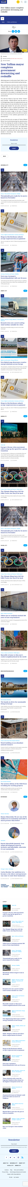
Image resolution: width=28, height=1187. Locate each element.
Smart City (22, 1163)
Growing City (13, 1163)
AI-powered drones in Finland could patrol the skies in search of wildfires (14, 1096)
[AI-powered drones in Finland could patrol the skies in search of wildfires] (7, 1089)
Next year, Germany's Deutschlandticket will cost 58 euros (14, 277)
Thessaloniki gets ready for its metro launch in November (14, 197)
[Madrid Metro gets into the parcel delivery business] (7, 1106)
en (2, 18)
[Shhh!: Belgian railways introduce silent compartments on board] (7, 1028)
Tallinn (3, 22)
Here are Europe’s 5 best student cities (13, 1127)
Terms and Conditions (19, 1170)
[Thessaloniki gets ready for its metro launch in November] (14, 182)
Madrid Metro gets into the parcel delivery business (13, 1112)
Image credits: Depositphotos (14, 1174)
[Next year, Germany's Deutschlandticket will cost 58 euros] (14, 262)
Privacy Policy (5, 1172)
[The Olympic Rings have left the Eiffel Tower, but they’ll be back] (14, 477)
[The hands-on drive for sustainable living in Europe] (14, 688)
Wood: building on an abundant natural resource (12, 744)
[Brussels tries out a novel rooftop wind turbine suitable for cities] (14, 307)
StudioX (17, 1177)
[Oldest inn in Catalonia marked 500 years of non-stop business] (14, 601)
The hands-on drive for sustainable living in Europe (13, 703)
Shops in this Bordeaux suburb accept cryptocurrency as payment (13, 238)
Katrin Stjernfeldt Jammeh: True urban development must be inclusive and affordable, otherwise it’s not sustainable (13, 846)
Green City (18, 1165)
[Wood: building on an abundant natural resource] (14, 728)
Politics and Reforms (12, 22)
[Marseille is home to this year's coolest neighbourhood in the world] (14, 641)
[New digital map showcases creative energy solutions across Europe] (14, 348)
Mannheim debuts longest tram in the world (13, 973)
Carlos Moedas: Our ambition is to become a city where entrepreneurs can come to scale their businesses (13, 874)
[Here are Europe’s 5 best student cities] (7, 1121)
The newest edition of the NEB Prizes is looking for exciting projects (14, 784)
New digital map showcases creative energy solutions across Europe (13, 363)
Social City (10, 1165)
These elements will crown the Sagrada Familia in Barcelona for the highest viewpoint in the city (13, 1080)
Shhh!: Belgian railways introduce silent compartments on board (13, 1034)
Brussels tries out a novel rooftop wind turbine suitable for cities (12, 324)
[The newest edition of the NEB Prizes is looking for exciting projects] (14, 769)
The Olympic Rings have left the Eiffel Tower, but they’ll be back (12, 492)
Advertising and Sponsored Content (18, 1172)
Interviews (4, 2)
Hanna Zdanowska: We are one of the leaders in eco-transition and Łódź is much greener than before (14, 818)
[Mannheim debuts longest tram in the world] (7, 968)
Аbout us (5, 1163)
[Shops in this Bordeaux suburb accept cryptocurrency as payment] (14, 222)
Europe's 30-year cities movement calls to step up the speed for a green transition (14, 449)
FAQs (11, 1170)
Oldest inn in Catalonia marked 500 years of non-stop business (13, 616)
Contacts (7, 1170)
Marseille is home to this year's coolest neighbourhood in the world (13, 656)
